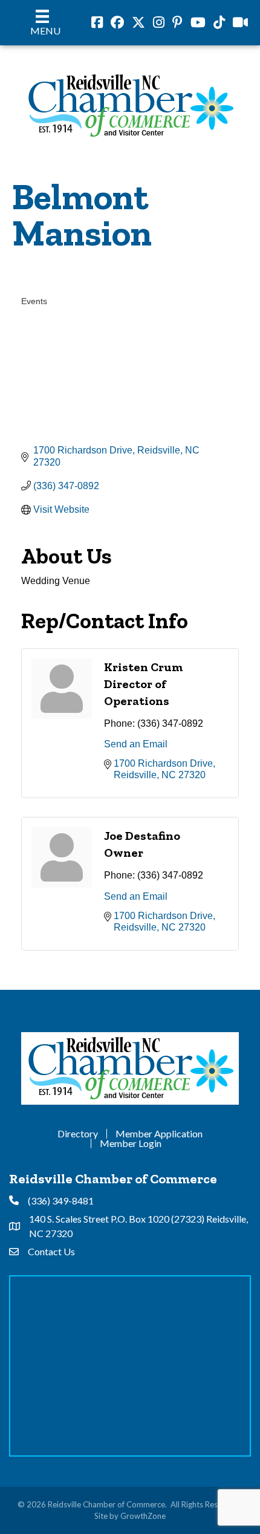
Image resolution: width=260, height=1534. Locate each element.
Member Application (159, 1134)
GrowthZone (143, 1516)
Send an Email (135, 744)
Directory (77, 1134)
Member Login (130, 1143)
